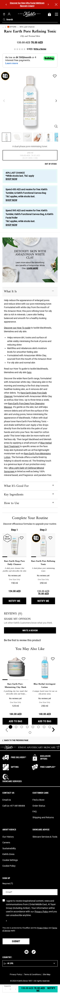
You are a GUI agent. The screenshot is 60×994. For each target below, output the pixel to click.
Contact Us (8, 793)
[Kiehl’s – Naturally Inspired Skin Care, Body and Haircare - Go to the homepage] (29, 14)
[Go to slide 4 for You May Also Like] (27, 727)
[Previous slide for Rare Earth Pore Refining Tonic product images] (4, 100)
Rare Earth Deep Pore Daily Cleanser (14, 563)
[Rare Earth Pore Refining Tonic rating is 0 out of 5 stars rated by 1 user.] (20, 49)
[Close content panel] (56, 4)
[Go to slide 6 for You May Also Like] (38, 727)
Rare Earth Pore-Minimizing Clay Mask (15, 686)
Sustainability (9, 848)
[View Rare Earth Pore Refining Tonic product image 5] (48, 137)
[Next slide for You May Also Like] (53, 729)
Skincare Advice (40, 829)
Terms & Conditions (32, 974)
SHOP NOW (11, 179)
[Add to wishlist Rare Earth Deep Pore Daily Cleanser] (21, 538)
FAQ (34, 811)
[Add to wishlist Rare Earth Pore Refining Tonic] (55, 76)
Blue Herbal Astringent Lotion (45, 686)
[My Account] (9, 14)
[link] (49, 14)
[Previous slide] (6, 4)
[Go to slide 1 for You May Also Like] (10, 727)
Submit (16, 941)
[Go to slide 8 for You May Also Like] (49, 727)
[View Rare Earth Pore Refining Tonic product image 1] (6, 137)
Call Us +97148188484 (13, 805)
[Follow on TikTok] (33, 951)
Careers (6, 842)
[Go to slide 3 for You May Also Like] (21, 727)
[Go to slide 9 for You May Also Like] (30, 732)
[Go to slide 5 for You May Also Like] (33, 727)
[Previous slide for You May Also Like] (6, 729)
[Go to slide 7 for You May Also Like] (44, 727)
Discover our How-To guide (17, 327)
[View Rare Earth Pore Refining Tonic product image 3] (27, 137)
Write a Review (40, 49)
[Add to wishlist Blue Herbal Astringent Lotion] (53, 659)
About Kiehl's (9, 829)
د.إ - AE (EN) (8, 963)
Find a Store (38, 800)
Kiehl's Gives (8, 854)
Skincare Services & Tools (44, 836)
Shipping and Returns (43, 817)
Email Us (6, 800)
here (29, 372)
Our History (8, 836)
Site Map (46, 974)
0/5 (28, 49)
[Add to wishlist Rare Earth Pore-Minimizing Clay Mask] (23, 659)
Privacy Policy (41, 911)
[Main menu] (56, 14)
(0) (31, 49)
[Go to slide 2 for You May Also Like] (16, 727)
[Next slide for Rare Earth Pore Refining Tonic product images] (56, 100)
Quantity (7, 986)
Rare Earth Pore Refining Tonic (43, 563)
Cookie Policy (9, 866)
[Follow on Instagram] (26, 951)
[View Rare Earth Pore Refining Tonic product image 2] (17, 137)
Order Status (38, 805)
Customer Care (40, 793)
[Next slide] (48, 4)
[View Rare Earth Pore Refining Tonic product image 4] (38, 137)
